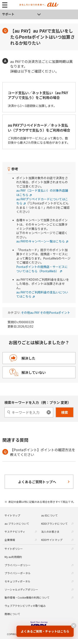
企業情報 (10, 540)
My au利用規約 (13, 557)
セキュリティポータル (17, 581)
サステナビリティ (15, 531)
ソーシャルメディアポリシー (21, 589)
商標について (12, 614)
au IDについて (49, 515)
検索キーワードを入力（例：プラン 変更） (37, 402)
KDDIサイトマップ (51, 540)
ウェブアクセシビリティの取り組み (25, 605)
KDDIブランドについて (54, 523)
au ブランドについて (17, 523)
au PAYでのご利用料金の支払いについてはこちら (42, 294)
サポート (8, 14)
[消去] (49, 412)
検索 (64, 412)
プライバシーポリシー (18, 565)
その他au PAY (30, 313)
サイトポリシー (14, 548)
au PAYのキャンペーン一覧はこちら (40, 241)
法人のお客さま (50, 531)
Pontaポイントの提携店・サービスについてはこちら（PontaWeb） (42, 269)
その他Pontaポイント (55, 313)
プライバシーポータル (18, 573)
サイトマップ (12, 515)
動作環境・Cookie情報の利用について (27, 597)
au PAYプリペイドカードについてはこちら (42, 201)
